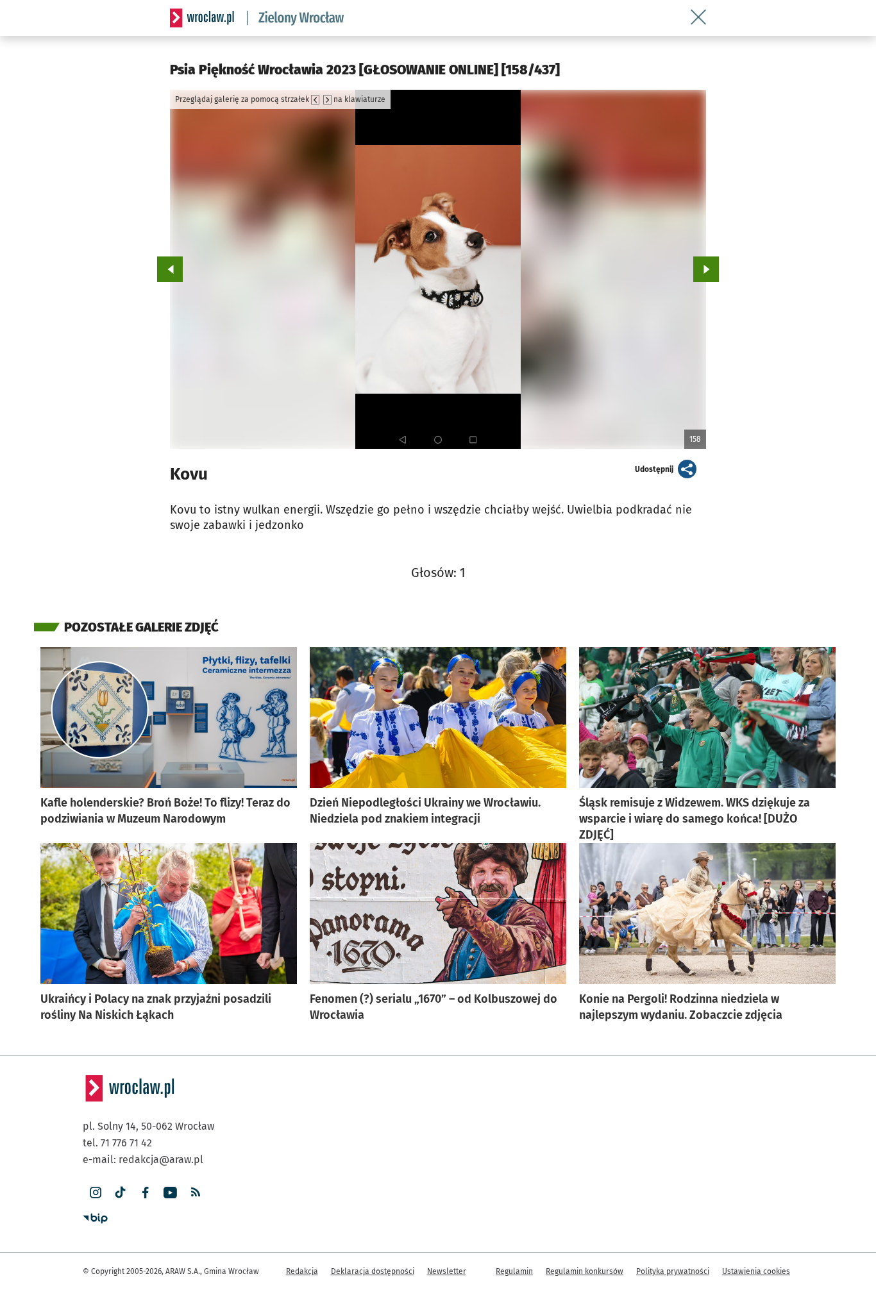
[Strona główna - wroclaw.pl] (202, 18)
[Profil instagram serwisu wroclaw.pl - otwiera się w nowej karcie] (95, 1193)
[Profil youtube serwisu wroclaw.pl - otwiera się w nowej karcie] (170, 1193)
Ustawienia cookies (756, 1271)
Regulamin (514, 1271)
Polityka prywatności (672, 1271)
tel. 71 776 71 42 (117, 1143)
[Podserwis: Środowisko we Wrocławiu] (295, 18)
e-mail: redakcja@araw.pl (143, 1159)
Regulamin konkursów (584, 1271)
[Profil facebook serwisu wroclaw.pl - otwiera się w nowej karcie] (145, 1193)
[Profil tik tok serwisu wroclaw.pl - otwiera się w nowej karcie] (120, 1193)
